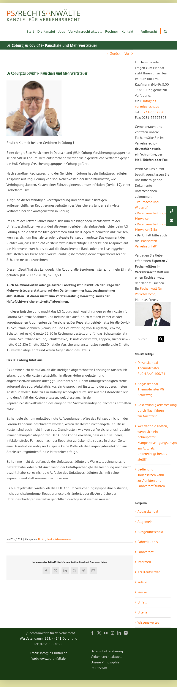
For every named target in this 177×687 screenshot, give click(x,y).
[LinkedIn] (119, 633)
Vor (127, 53)
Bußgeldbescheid (150, 532)
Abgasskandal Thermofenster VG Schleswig (150, 389)
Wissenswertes (63, 539)
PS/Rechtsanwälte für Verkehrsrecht (48, 633)
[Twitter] (99, 633)
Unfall (41, 539)
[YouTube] (105, 633)
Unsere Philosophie (105, 662)
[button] (165, 31)
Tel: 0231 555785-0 (48, 644)
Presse (142, 592)
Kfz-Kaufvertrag (149, 572)
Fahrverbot (145, 552)
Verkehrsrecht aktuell (106, 656)
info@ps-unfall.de (53, 653)
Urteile (50, 539)
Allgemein (145, 521)
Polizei (142, 582)
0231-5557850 (153, 112)
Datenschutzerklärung (107, 651)
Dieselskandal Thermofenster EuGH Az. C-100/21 (151, 368)
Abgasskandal (147, 511)
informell (144, 562)
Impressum (99, 667)
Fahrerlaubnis (147, 541)
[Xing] (126, 633)
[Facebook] (92, 633)
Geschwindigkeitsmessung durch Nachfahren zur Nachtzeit (157, 410)
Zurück (115, 53)
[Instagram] (112, 633)
